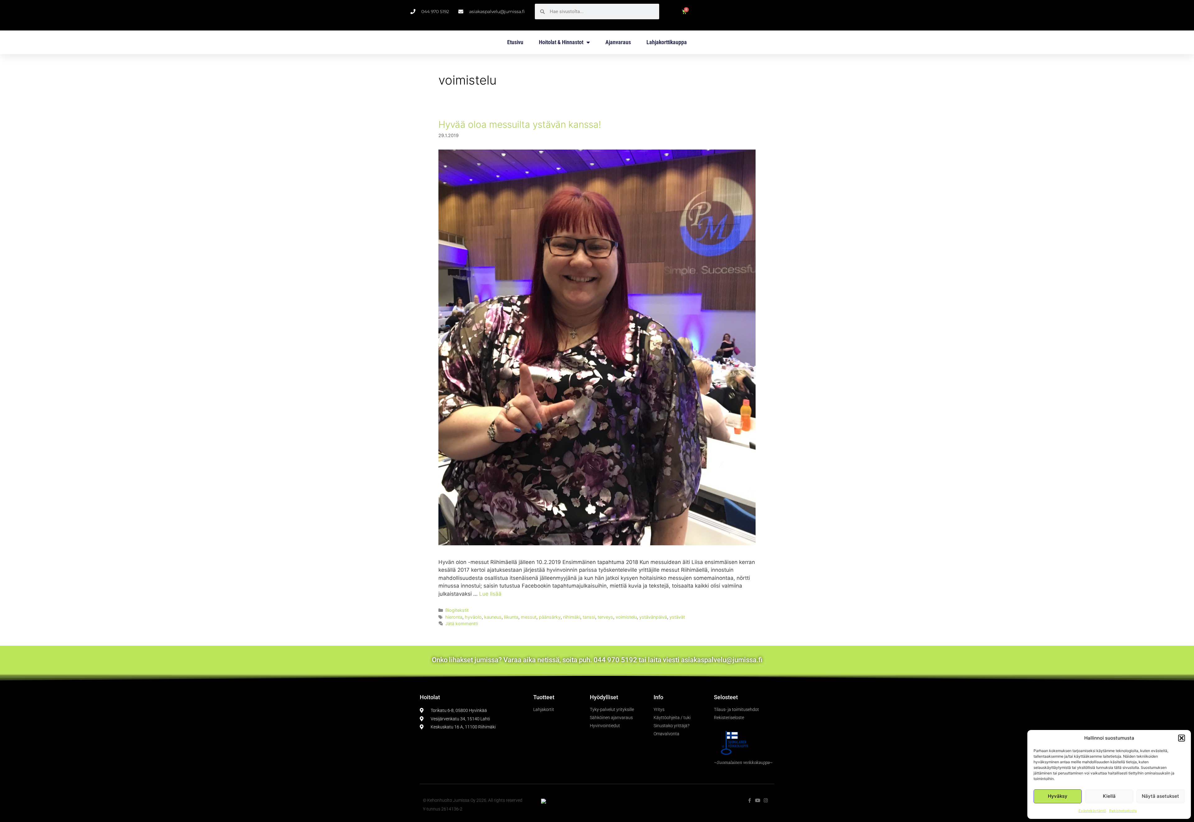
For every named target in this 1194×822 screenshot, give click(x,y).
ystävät (677, 617)
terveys (605, 617)
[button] (1181, 738)
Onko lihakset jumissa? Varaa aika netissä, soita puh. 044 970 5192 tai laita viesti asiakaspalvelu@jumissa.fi (597, 660)
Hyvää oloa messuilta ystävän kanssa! (519, 124)
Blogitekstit (457, 610)
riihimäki (571, 617)
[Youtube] (757, 800)
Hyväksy (1057, 796)
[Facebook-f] (749, 800)
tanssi (589, 617)
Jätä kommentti (461, 623)
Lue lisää (490, 594)
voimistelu (626, 617)
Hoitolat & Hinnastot (561, 42)
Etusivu (515, 42)
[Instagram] (765, 800)
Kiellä (1109, 796)
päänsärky (550, 617)
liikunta (511, 617)
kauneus (493, 617)
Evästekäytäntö (1092, 810)
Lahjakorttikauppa (666, 42)
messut (528, 617)
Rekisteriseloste (1123, 810)
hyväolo (473, 617)
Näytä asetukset (1160, 796)
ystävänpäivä (653, 617)
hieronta (453, 617)
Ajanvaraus (618, 42)
